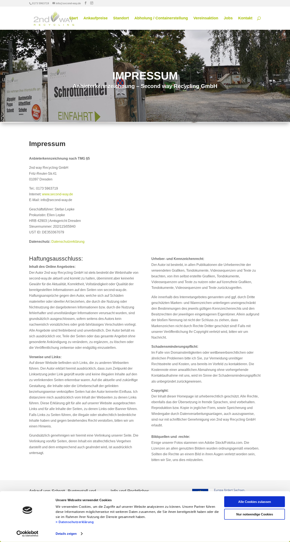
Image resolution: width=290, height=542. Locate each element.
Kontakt (245, 18)
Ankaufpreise (95, 18)
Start (73, 18)
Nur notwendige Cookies (254, 514)
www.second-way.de (57, 194)
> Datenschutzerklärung (75, 522)
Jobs (228, 18)
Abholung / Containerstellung (161, 18)
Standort (121, 18)
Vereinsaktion (205, 18)
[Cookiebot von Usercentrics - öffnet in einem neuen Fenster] (27, 534)
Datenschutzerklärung (67, 241)
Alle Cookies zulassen (254, 502)
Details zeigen (66, 533)
